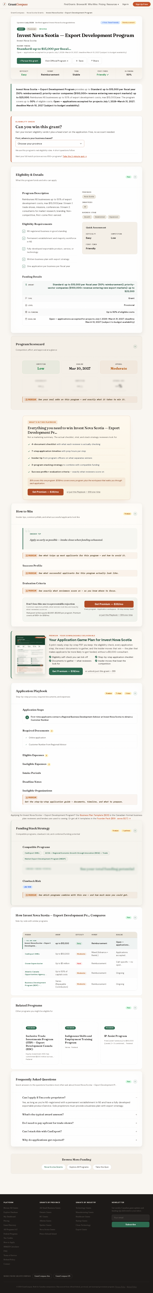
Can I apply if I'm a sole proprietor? (43, 1097)
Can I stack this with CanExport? (42, 1131)
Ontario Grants (45, 1212)
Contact (7, 1264)
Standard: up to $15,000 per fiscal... (44, 49)
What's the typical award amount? (43, 1114)
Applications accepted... (122, 954)
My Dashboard (10, 1216)
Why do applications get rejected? (43, 1139)
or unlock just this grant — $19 (100, 671)
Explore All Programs (79, 1167)
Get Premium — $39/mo (45, 491)
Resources (113, 4)
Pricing (102, 4)
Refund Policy (9, 1259)
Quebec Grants (45, 1225)
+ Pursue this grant (29, 61)
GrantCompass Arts (42, 1276)
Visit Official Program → (56, 61)
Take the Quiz (102, 1167)
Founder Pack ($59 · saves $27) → (114, 818)
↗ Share (95, 61)
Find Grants (69, 4)
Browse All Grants (11, 1208)
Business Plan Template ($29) (94, 815)
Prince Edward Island (48, 1234)
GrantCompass (17, 13)
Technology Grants (83, 1208)
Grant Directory (10, 1225)
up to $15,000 (62, 943)
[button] (76, 177)
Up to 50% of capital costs (61, 973)
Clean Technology (83, 1225)
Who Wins (93, 4)
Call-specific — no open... (124, 963)
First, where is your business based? (34, 138)
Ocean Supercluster (34, 963)
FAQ (5, 1251)
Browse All (82, 4)
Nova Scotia (89, 197)
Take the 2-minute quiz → (75, 156)
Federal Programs (10, 1234)
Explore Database (11, 1212)
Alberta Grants (45, 1221)
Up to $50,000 (62, 954)
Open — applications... (123, 943)
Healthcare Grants (83, 1216)
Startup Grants (81, 1221)
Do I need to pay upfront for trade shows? (48, 1122)
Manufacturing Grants (85, 1212)
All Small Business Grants (50, 1208)
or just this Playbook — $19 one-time (83, 492)
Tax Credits (8, 1238)
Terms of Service (10, 1255)
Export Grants (81, 1229)
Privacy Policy (120, 1287)
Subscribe (131, 1224)
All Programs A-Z (10, 1229)
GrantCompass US (63, 1276)
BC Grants (44, 1216)
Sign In (125, 4)
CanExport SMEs (32, 853)
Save (79, 61)
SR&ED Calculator (11, 1247)
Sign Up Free (142, 4)
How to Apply (9, 1242)
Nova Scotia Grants (35, 13)
